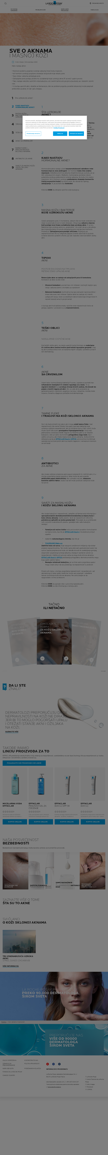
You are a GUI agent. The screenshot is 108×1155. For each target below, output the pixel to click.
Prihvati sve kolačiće (76, 133)
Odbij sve (60, 133)
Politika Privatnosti (58, 128)
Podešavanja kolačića (33, 133)
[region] (54, 128)
